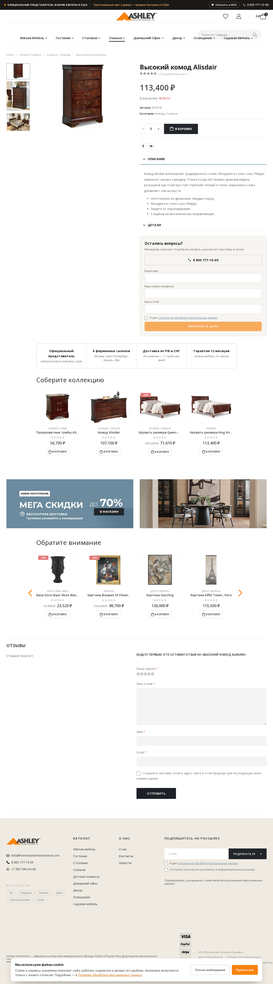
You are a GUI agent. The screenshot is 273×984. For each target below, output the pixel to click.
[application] (203, 503)
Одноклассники (19, 900)
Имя (140, 732)
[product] (57, 407)
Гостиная (63, 38)
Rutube (44, 893)
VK (151, 146)
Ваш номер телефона (159, 286)
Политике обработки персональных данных (110, 975)
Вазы (65, 591)
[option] (18, 71)
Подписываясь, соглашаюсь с (184, 880)
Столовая (89, 38)
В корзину (183, 129)
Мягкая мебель (32, 38)
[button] (33, 97)
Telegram (26, 893)
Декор (177, 38)
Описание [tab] (156, 159)
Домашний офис (147, 38)
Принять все (245, 970)
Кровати (154, 428)
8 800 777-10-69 (258, 4)
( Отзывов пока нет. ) (173, 74)
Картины (109, 591)
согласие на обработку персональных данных (187, 318)
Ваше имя (151, 271)
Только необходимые (210, 970)
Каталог (81, 838)
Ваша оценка (147, 669)
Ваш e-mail (152, 302)
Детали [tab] (154, 225)
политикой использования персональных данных (213, 882)
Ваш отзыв (145, 684)
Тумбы (63, 428)
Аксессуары (54, 591)
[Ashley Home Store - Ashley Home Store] (136, 16)
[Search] (254, 35)
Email (141, 752)
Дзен (59, 893)
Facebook (143, 146)
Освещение (203, 38)
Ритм (40, 900)
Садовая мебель (237, 38)
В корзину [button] (59, 451)
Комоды (160, 113)
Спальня (115, 38)
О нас (124, 838)
